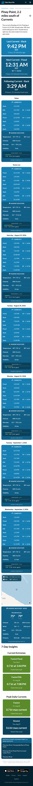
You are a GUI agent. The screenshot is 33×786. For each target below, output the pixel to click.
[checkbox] (12, 577)
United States (4, 8)
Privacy (14, 775)
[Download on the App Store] (9, 771)
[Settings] (30, 2)
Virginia (12, 8)
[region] (16, 589)
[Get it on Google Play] (22, 771)
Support (25, 775)
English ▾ (16, 779)
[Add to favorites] (30, 15)
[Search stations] (25, 2)
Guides (8, 775)
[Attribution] (30, 603)
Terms (19, 775)
